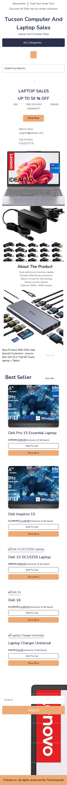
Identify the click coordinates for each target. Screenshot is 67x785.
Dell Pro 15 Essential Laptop (32, 432)
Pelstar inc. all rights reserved (22, 780)
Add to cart (32, 445)
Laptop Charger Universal (29, 643)
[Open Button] (33, 54)
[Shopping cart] (25, 79)
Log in (6, 748)
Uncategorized (11, 767)
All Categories (32, 42)
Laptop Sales (33, 91)
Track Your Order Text (42, 3)
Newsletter (19, 3)
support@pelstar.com (31, 133)
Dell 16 (14, 600)
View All (53, 355)
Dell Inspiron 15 (21, 514)
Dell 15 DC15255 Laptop (29, 557)
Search (61, 71)
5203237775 (26, 143)
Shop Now (33, 118)
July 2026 (8, 728)
